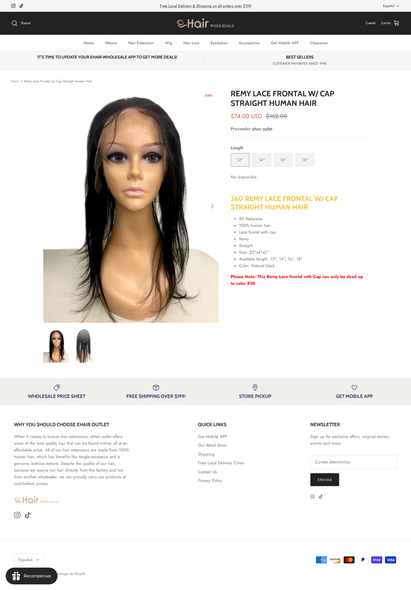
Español (389, 5)
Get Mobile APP (285, 43)
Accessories (249, 43)
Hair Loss (191, 43)
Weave (111, 43)
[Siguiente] (212, 206)
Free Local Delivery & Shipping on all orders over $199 (205, 6)
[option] (130, 206)
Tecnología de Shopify (69, 573)
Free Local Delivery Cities (221, 463)
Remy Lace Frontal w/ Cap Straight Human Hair (58, 81)
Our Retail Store (212, 445)
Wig (168, 43)
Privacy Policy (210, 480)
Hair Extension (141, 43)
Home (89, 43)
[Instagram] (13, 6)
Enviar (325, 479)
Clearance (319, 43)
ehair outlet (262, 129)
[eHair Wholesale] (205, 23)
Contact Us (207, 472)
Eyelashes (219, 43)
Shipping (206, 454)
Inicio (15, 81)
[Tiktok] (21, 6)
